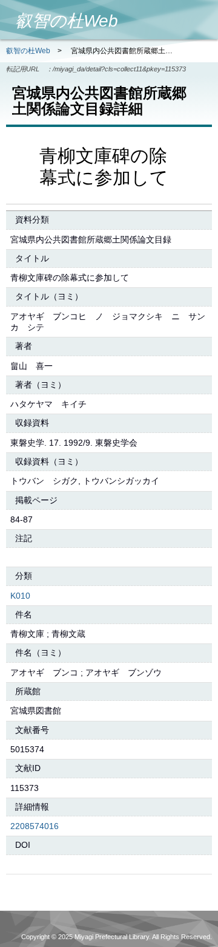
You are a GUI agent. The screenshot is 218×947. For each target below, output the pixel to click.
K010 (20, 595)
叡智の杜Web (28, 51)
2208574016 (34, 826)
